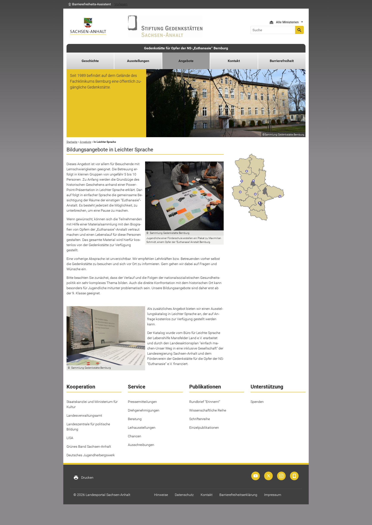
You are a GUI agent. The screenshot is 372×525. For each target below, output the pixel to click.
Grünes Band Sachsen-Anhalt (89, 446)
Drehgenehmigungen (143, 410)
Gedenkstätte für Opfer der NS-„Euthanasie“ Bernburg (186, 48)
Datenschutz (184, 495)
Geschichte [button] (90, 61)
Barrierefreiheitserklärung (238, 495)
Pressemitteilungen (142, 402)
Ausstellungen (138, 61)
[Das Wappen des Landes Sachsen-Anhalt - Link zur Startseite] (88, 26)
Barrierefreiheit (282, 61)
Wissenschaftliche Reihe (207, 410)
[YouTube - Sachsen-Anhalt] (255, 476)
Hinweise (161, 495)
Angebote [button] (186, 61)
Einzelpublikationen (204, 428)
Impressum (272, 495)
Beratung (135, 419)
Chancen (134, 436)
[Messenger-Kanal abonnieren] (294, 476)
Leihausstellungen (141, 428)
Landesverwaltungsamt (84, 415)
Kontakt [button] (234, 61)
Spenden (257, 402)
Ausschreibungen (141, 445)
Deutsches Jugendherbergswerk (91, 455)
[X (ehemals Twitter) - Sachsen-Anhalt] (268, 476)
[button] (89, 4)
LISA (70, 438)
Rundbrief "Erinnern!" (204, 402)
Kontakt (206, 495)
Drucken (83, 477)
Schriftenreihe (199, 419)
